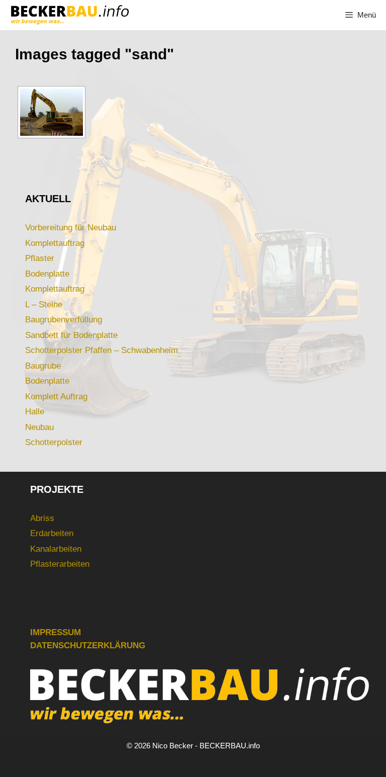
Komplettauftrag (54, 243)
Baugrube (43, 366)
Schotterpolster (53, 442)
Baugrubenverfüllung (63, 319)
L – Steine (43, 304)
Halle (34, 411)
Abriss (42, 518)
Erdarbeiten (51, 533)
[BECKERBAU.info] (69, 15)
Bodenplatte (47, 274)
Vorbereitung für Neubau (70, 227)
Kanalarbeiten (55, 549)
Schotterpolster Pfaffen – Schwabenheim (101, 350)
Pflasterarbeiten (59, 564)
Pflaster (39, 258)
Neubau (39, 427)
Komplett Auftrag (56, 396)
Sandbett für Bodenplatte (71, 335)
